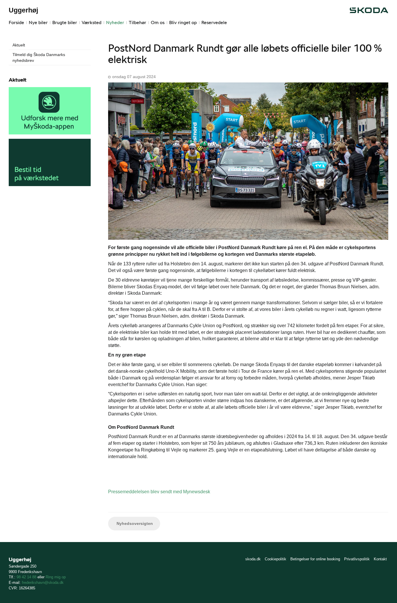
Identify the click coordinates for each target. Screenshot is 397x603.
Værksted (91, 22)
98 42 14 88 (26, 577)
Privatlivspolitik (357, 559)
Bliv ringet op (183, 22)
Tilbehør (137, 22)
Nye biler (38, 22)
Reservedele (214, 22)
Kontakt (380, 559)
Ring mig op (56, 577)
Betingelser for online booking (315, 559)
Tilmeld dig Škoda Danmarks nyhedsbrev (38, 57)
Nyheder (115, 22)
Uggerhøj (23, 10)
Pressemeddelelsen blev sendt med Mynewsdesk (159, 491)
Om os (157, 22)
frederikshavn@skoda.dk (43, 582)
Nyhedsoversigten (134, 523)
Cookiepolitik (275, 559)
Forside (16, 22)
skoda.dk (253, 559)
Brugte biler (64, 22)
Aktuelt (18, 45)
